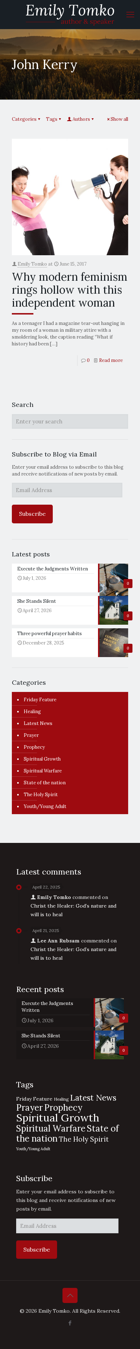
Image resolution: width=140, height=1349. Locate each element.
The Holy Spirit (41, 794)
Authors (81, 119)
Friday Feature (40, 700)
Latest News (38, 723)
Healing (32, 711)
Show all (119, 119)
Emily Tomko (32, 264)
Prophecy (34, 747)
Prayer (31, 735)
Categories (24, 119)
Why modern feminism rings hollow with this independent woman (69, 289)
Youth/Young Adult (45, 806)
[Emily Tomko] (70, 14)
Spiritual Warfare (43, 771)
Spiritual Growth (42, 759)
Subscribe (32, 513)
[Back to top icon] (70, 1295)
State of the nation (45, 783)
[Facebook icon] (70, 1323)
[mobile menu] (130, 14)
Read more (111, 360)
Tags (51, 119)
